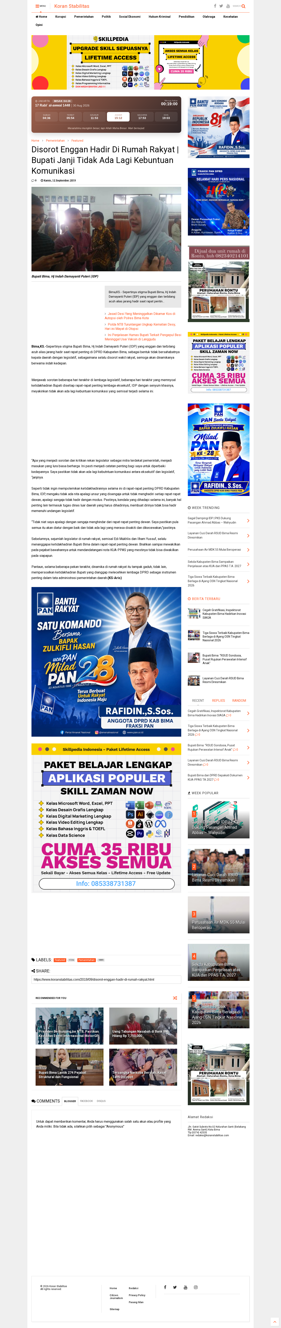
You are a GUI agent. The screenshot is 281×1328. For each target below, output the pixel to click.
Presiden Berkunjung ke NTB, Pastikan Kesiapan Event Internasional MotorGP (69, 1034)
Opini (39, 25)
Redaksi (133, 1288)
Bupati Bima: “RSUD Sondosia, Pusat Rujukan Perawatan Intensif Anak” (225, 659)
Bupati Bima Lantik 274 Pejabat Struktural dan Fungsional (62, 1075)
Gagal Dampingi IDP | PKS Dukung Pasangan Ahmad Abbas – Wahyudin (215, 827)
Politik (106, 16)
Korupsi (60, 16)
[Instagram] (195, 1287)
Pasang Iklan (136, 1302)
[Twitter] (221, 6)
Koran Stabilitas (71, 6)
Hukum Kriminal (160, 16)
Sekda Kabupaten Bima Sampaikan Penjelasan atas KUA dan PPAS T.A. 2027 (216, 970)
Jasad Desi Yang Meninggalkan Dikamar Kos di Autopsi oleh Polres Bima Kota (140, 316)
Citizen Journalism (116, 1297)
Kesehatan (230, 16)
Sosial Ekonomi (129, 16)
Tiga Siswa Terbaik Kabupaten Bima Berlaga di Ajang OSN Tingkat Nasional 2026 (226, 636)
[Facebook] (215, 6)
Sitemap (114, 1309)
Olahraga (209, 16)
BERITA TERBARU (205, 599)
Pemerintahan (84, 16)
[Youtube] (228, 6)
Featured (77, 140)
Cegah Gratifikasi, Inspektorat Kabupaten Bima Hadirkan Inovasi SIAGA (224, 613)
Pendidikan (186, 16)
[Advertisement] (62, 311)
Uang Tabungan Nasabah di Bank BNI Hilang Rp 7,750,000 (140, 1034)
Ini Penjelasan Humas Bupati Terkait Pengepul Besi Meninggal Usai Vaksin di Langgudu (143, 337)
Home (42, 16)
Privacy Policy (137, 1295)
